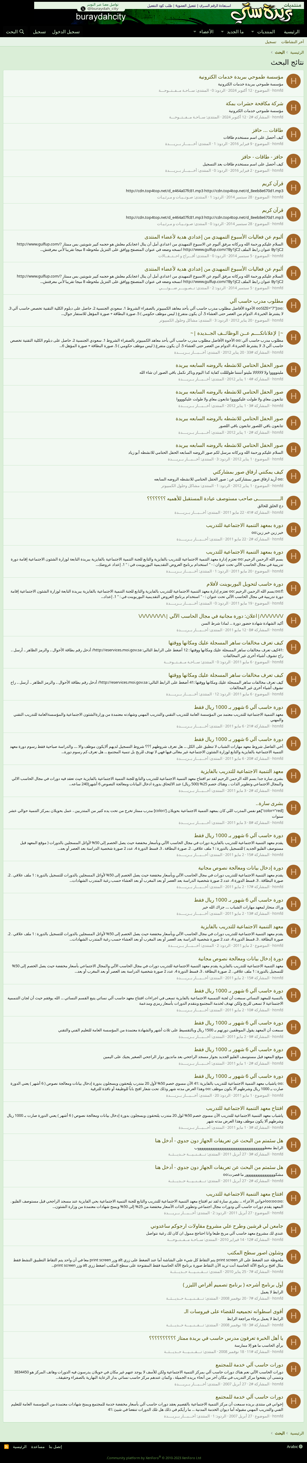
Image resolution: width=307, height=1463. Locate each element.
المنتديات (266, 31)
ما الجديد (235, 31)
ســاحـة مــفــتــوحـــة (177, 90)
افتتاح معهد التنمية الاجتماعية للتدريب (244, 1108)
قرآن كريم (272, 183)
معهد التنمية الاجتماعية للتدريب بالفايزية (242, 771)
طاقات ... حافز (267, 129)
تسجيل (270, 41)
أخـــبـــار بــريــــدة (181, 143)
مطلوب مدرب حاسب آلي (256, 300)
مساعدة (38, 1446)
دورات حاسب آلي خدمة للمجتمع (249, 1364)
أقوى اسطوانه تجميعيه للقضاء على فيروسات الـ (233, 1311)
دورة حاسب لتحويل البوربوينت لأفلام (245, 583)
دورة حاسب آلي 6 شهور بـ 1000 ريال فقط (238, 706)
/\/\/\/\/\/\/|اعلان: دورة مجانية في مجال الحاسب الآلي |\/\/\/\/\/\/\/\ (211, 615)
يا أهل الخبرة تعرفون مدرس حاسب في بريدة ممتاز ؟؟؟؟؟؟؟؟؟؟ (216, 1337)
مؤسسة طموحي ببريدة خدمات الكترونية (241, 76)
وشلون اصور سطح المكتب (255, 1252)
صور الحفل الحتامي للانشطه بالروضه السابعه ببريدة (229, 364)
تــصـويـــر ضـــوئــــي (177, 287)
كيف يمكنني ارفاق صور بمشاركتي (248, 471)
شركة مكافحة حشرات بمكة (254, 103)
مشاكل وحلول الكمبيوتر (178, 320)
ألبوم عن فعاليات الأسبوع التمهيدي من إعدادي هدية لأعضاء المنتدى (214, 236)
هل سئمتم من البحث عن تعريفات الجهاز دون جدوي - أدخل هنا (219, 1140)
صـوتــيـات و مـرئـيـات (175, 197)
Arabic (293, 1446)
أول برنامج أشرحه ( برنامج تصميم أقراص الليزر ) (233, 1284)
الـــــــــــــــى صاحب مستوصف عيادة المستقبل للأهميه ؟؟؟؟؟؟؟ (215, 498)
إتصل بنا (55, 1446)
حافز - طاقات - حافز (262, 156)
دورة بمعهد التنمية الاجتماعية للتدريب (244, 525)
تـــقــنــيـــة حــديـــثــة (187, 1154)
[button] (252, 31)
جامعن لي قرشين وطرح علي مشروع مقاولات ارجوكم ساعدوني (217, 1225)
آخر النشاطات (292, 41)
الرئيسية (292, 31)
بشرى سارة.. (269, 803)
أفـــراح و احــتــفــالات (176, 255)
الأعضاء (206, 31)
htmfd (277, 90)
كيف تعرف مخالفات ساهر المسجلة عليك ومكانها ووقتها (225, 642)
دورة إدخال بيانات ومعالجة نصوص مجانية (240, 867)
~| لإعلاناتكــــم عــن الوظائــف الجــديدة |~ (236, 332)
